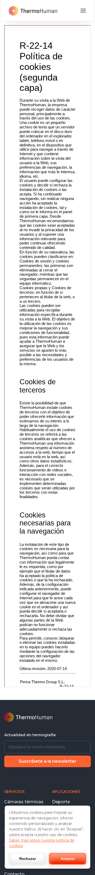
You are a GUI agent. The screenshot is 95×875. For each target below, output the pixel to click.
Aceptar (68, 858)
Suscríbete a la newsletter (48, 761)
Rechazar (27, 858)
